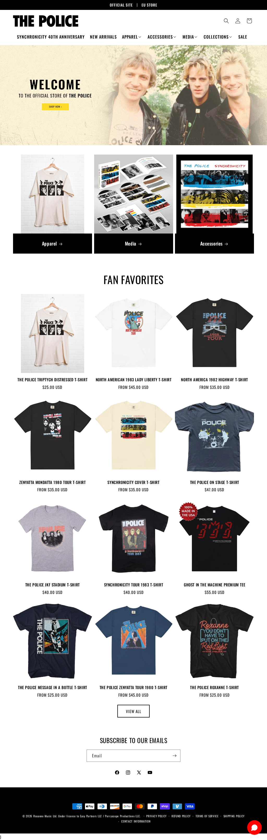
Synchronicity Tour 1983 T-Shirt (133, 584)
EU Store (149, 5)
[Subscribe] (174, 756)
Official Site (121, 5)
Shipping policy (234, 816)
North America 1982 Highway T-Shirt (214, 379)
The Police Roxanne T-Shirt (214, 687)
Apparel (49, 244)
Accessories (211, 244)
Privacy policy (156, 816)
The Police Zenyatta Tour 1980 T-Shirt (133, 687)
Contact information (135, 821)
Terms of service (207, 816)
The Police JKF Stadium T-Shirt (52, 584)
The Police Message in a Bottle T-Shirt (52, 687)
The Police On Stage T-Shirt (214, 482)
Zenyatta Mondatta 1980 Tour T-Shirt (52, 482)
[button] (132, 37)
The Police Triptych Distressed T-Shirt (52, 379)
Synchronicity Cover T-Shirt (133, 482)
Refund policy (181, 816)
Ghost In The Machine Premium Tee (214, 584)
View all (133, 711)
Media (130, 244)
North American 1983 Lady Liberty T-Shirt (134, 379)
